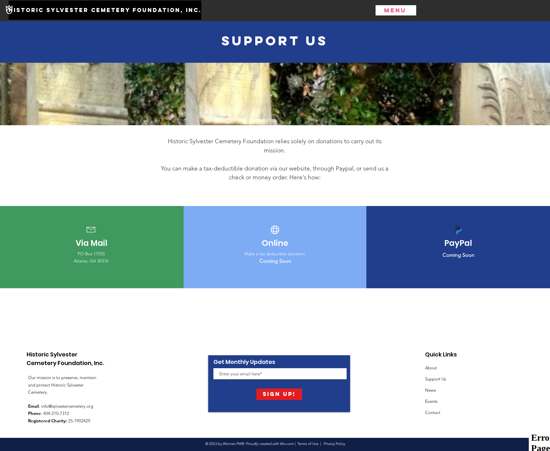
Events (431, 401)
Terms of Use (308, 444)
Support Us (435, 379)
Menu (395, 10)
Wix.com (287, 444)
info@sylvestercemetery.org (67, 406)
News (430, 390)
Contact (432, 412)
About (431, 367)
